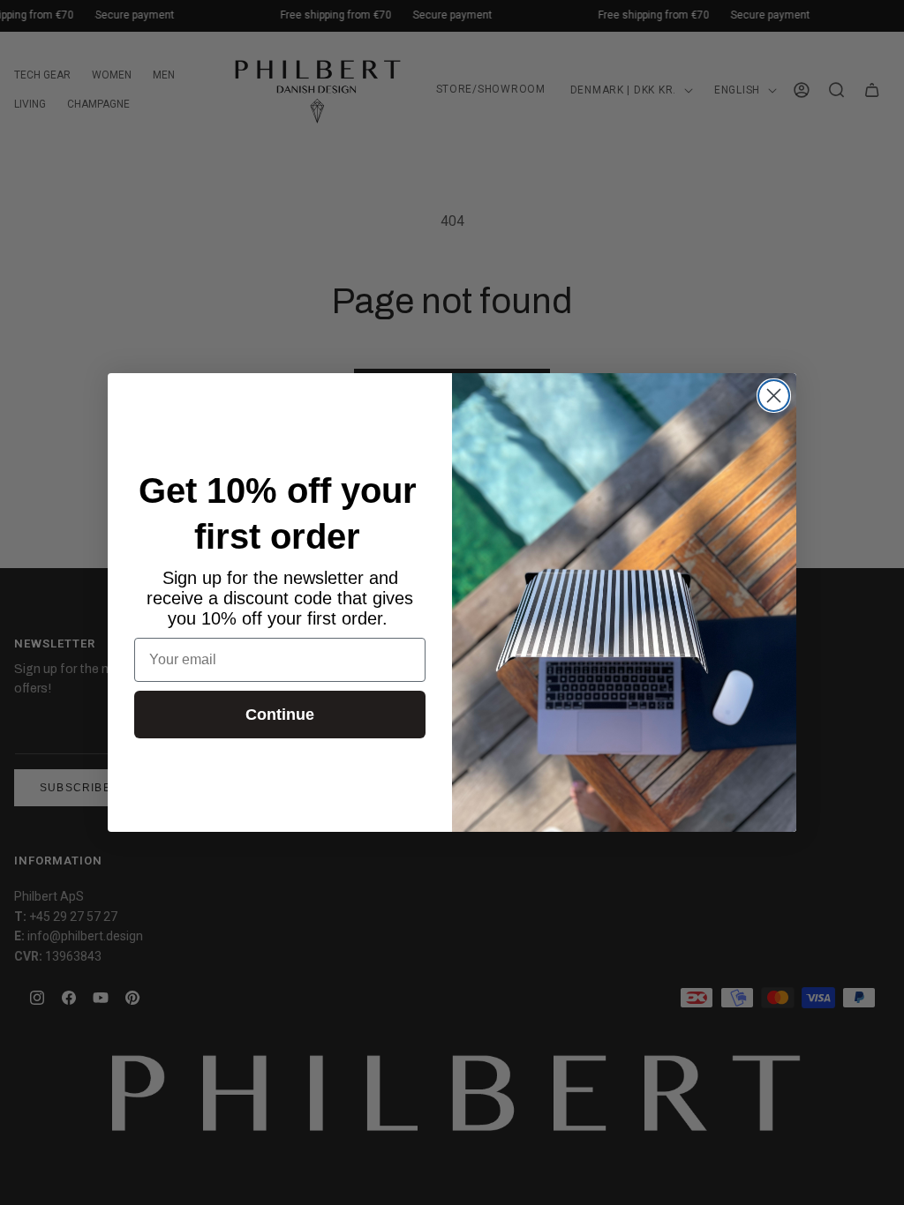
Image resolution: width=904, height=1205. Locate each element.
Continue (279, 714)
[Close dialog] (773, 395)
